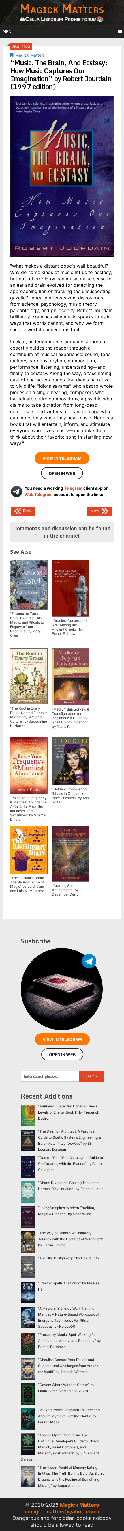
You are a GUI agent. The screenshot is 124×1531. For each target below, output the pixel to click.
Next (95, 510)
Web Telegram (39, 494)
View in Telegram (62, 458)
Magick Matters (30, 55)
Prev (26, 510)
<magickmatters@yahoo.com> (62, 1511)
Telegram (73, 488)
